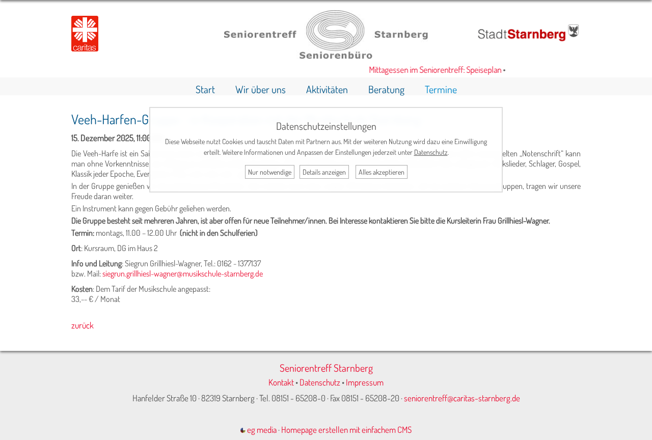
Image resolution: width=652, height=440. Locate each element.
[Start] (326, 55)
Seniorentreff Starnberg (326, 367)
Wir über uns (260, 89)
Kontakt (281, 382)
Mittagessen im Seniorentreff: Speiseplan (431, 69)
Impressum (365, 382)
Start (205, 89)
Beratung (386, 89)
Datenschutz (320, 382)
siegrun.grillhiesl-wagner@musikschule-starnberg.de (182, 273)
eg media (261, 429)
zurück (82, 325)
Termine (441, 89)
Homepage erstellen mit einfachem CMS (346, 429)
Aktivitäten (327, 89)
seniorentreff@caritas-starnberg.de (462, 398)
